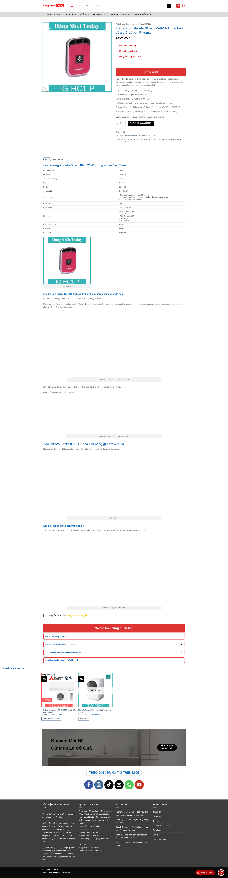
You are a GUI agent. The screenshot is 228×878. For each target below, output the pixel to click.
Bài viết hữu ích (84, 14)
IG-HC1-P (122, 139)
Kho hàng (125, 14)
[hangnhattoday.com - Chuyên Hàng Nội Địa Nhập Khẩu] (53, 6)
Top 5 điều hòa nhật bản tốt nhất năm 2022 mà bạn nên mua (131, 836)
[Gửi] (169, 6)
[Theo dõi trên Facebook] (88, 785)
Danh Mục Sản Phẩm (52, 14)
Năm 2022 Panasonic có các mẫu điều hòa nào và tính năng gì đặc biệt (132, 813)
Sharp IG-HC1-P (126, 142)
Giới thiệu (135, 14)
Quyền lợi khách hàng (111, 14)
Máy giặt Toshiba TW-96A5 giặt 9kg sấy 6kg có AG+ (94, 711)
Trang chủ (157, 812)
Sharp (118, 142)
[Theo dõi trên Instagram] (99, 785)
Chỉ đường (97, 14)
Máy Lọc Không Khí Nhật (141, 24)
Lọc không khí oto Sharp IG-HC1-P (170, 139)
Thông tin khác (70, 14)
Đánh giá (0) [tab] (58, 159)
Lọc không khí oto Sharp (148, 139)
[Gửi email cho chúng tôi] (119, 785)
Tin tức (156, 821)
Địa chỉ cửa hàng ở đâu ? (55, 637)
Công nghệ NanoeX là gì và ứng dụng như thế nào (132, 821)
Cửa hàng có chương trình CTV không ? (61, 660)
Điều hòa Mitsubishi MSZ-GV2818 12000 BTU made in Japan (58, 711)
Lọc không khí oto (133, 139)
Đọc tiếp (83, 718)
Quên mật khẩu (159, 839)
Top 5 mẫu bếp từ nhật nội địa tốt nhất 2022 (131, 844)
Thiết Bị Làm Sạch (123, 24)
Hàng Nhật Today (56, 870)
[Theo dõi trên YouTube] (139, 785)
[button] (72, 6)
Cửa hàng (157, 817)
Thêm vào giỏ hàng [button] (51, 718)
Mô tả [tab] (47, 159)
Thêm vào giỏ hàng (140, 123)
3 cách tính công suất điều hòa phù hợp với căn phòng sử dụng (132, 828)
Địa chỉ (156, 835)
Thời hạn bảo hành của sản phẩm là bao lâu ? (64, 652)
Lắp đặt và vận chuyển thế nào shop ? (61, 644)
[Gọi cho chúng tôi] (129, 785)
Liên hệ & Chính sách (162, 826)
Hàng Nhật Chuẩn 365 (61, 872)
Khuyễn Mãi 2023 (146, 14)
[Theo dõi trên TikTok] (109, 785)
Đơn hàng (157, 830)
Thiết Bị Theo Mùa (148, 136)
